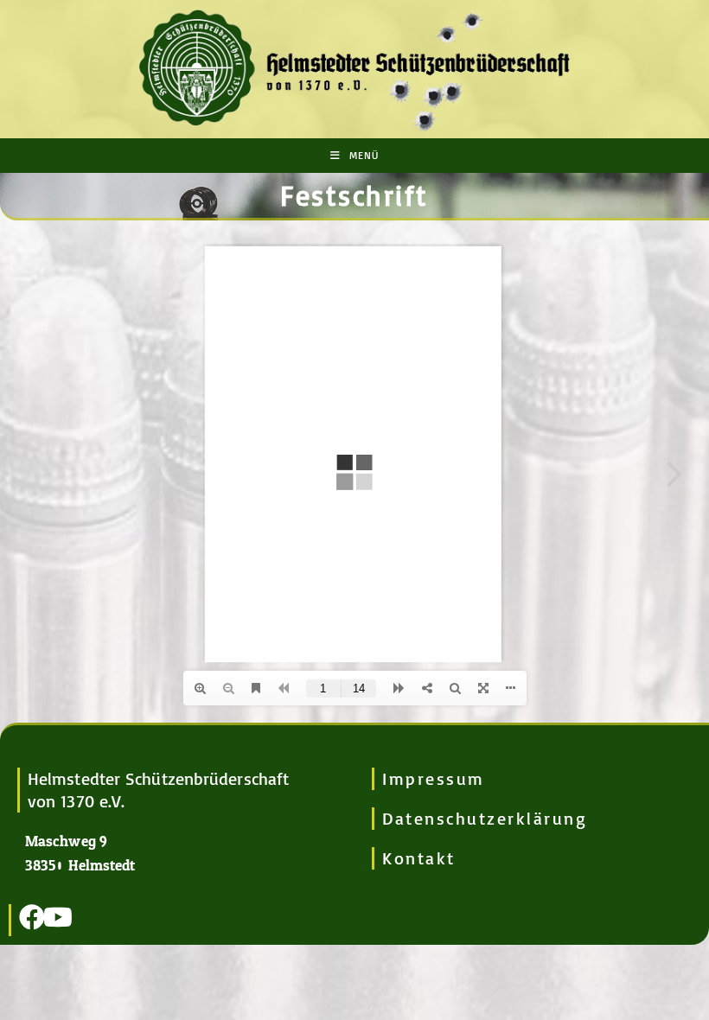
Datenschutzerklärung (484, 818)
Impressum (433, 778)
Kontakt (419, 858)
